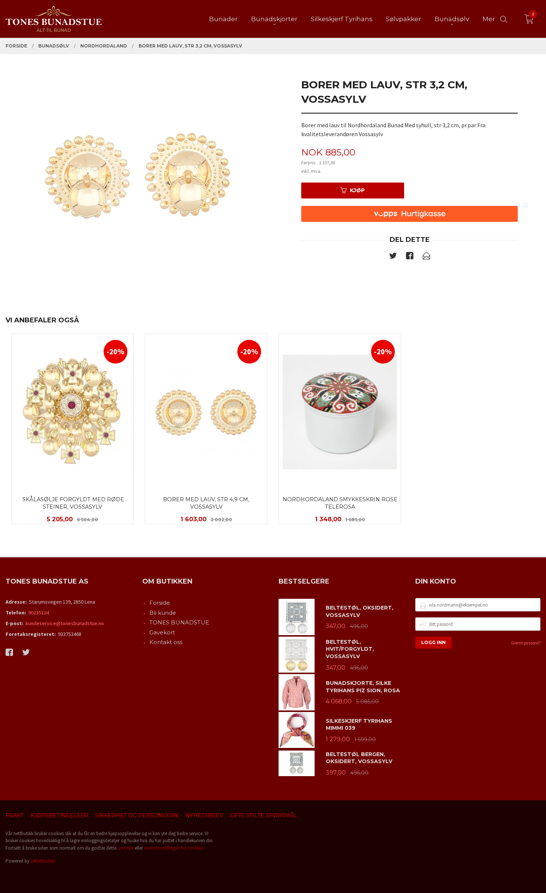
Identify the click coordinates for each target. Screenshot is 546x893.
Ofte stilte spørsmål (263, 815)
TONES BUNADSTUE (179, 622)
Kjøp (357, 190)
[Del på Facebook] (409, 257)
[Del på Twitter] (393, 257)
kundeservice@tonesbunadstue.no (65, 623)
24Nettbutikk (42, 861)
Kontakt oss (165, 642)
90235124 (38, 612)
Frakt (14, 815)
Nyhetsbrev (204, 815)
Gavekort (162, 632)
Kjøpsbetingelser (59, 815)
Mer (488, 19)
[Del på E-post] (426, 257)
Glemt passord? (525, 643)
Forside (159, 602)
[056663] (136, 175)
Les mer (126, 848)
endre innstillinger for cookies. (174, 848)
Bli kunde (162, 612)
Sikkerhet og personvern (136, 815)
